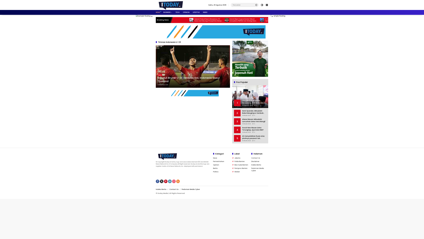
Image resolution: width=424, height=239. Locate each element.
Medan (237, 172)
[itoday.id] (171, 5)
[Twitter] (161, 181)
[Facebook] (157, 181)
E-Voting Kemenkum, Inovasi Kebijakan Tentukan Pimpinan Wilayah (266, 20)
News (160, 75)
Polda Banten (240, 161)
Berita (215, 168)
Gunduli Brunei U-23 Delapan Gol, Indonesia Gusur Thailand (189, 79)
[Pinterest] (166, 181)
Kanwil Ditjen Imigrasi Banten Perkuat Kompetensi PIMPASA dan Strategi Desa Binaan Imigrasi (231, 20)
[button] (256, 5)
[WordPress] (170, 181)
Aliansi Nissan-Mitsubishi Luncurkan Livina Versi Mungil (253, 120)
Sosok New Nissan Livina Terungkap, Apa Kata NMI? (253, 129)
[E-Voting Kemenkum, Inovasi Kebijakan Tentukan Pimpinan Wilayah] (250, 20)
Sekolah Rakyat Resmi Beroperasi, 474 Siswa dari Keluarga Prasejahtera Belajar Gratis (196, 20)
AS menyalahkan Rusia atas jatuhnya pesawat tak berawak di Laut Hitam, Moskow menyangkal (253, 137)
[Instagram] (174, 181)
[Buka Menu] (267, 5)
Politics (215, 172)
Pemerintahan (218, 161)
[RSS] (178, 181)
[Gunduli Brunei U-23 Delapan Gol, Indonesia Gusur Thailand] (193, 66)
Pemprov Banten (241, 168)
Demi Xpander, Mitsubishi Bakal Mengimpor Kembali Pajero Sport (252, 112)
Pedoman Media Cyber (191, 189)
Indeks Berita (256, 165)
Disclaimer (255, 161)
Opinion (216, 165)
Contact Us (255, 158)
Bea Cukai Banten (241, 165)
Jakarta (237, 158)
